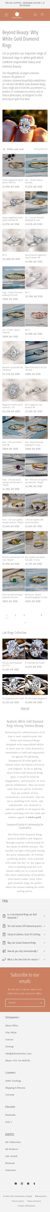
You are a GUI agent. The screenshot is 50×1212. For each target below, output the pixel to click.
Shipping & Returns (15, 1088)
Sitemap (9, 1047)
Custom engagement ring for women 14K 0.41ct (12, 181)
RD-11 (27, 292)
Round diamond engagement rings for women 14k (35, 256)
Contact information (26, 1206)
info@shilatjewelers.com (18, 1054)
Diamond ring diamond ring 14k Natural (12, 368)
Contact (9, 1039)
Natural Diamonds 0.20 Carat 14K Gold (36, 368)
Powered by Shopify (23, 1196)
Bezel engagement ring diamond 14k (33, 406)
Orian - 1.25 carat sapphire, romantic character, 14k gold (13, 521)
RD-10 (27, 330)
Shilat (12, 1196)
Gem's (8, 1122)
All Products (11, 1149)
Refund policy (41, 1196)
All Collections (13, 1142)
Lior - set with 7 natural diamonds (11, 331)
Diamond (10, 1163)
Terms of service (34, 1201)
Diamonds (10, 1115)
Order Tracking (13, 1081)
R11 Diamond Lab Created (35, 663)
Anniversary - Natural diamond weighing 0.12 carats (36, 595)
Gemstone (10, 1170)
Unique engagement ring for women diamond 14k (12, 218)
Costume (9, 1095)
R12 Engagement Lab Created (13, 698)
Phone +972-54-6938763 (17, 1061)
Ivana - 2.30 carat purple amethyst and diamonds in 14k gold (12, 482)
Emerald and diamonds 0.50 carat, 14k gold (13, 558)
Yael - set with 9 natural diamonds (34, 181)
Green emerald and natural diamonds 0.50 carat (12, 595)
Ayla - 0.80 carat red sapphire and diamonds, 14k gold (36, 480)
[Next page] (25, 622)
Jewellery (9, 1134)
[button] (6, 14)
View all (25, 708)
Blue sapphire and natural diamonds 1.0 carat (35, 558)
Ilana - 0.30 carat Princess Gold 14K (12, 443)
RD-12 (4, 255)
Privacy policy (18, 1201)
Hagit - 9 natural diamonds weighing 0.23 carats (12, 293)
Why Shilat (11, 1032)
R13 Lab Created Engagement (36, 698)
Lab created (11, 1156)
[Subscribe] (40, 1003)
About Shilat (11, 1025)
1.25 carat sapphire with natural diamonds (34, 521)
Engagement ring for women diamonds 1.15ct (12, 406)
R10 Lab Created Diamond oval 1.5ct (12, 664)
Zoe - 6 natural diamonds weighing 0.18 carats (34, 218)
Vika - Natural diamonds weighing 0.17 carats (34, 443)
